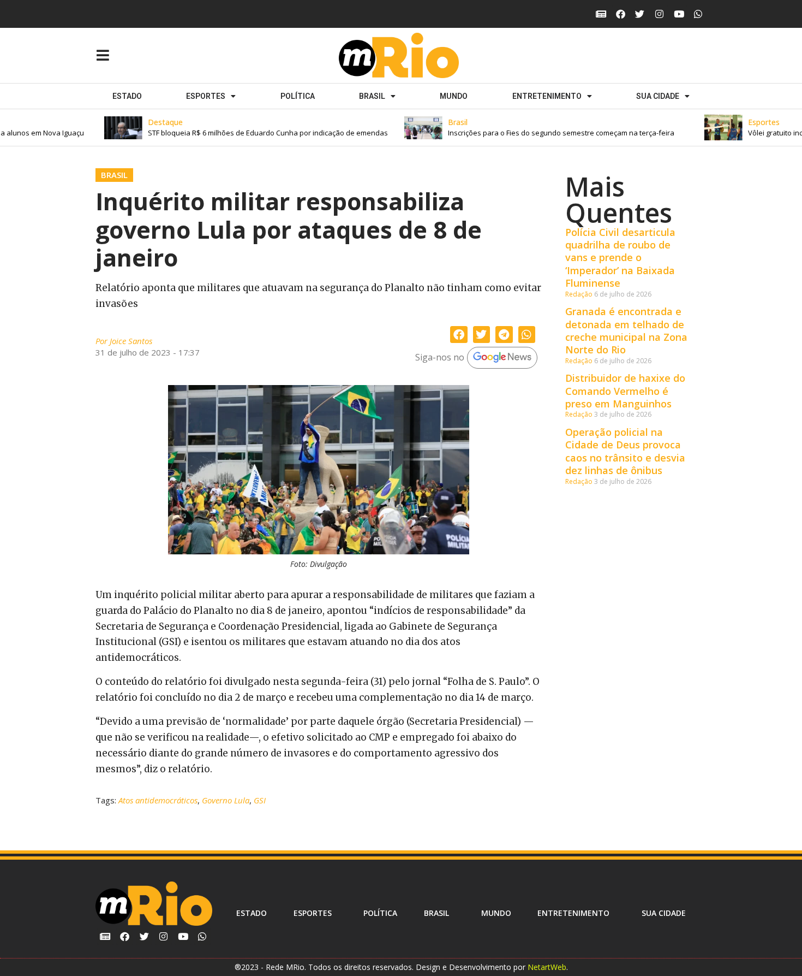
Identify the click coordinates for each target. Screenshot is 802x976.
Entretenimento (547, 96)
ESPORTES (205, 96)
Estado (127, 96)
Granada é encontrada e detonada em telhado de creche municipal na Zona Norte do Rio (626, 330)
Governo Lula (225, 800)
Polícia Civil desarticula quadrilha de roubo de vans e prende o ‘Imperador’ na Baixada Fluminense (620, 258)
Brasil (372, 96)
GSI (260, 800)
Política (297, 96)
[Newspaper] (600, 13)
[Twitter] (640, 13)
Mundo (454, 96)
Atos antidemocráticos (157, 800)
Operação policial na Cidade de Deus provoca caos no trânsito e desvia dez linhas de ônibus (625, 451)
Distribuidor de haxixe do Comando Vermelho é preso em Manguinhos (625, 390)
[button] (237, 127)
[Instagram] (659, 13)
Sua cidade (657, 96)
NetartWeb (547, 967)
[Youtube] (679, 13)
